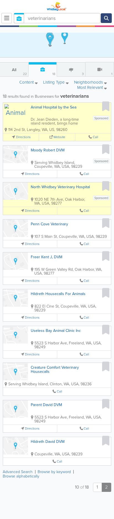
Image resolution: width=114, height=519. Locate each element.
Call (95, 137)
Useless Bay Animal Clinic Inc (56, 331)
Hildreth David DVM (47, 442)
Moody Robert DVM (47, 150)
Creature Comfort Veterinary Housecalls (55, 370)
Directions (23, 137)
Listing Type (54, 82)
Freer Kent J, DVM (46, 257)
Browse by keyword (54, 472)
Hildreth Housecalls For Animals (58, 294)
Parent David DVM (46, 405)
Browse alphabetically (21, 476)
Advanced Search (18, 472)
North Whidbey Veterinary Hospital (60, 187)
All (19, 71)
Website (59, 137)
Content (27, 82)
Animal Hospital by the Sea (53, 107)
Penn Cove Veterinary (49, 224)
